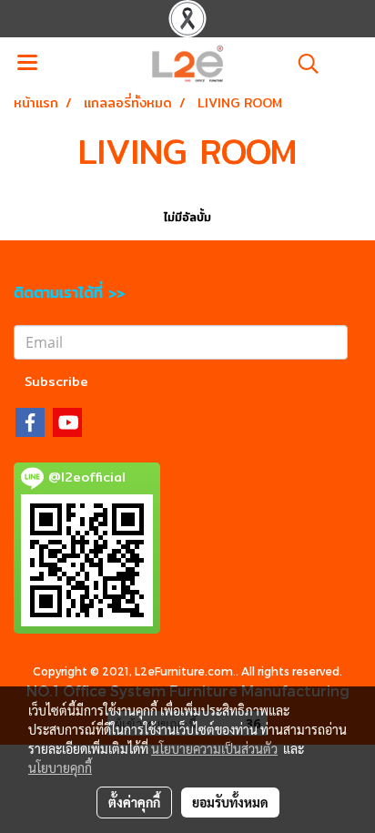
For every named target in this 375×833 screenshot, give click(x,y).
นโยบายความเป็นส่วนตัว (214, 748)
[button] (302, 64)
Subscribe (56, 381)
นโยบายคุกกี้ (60, 767)
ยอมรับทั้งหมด (230, 802)
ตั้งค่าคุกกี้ (134, 802)
